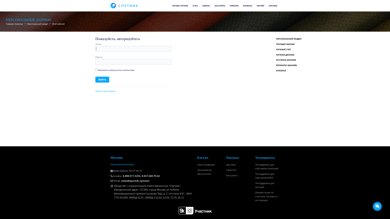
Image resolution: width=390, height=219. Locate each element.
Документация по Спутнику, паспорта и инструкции (266, 196)
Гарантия (234, 6)
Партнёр (260, 6)
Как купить (220, 6)
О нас (195, 6)
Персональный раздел (288, 38)
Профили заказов (286, 65)
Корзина (273, 6)
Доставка (231, 164)
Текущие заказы (285, 44)
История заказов (286, 60)
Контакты (247, 6)
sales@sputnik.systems (135, 180)
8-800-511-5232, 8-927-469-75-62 (141, 176)
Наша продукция (206, 164)
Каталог (206, 6)
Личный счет (283, 49)
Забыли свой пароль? (105, 91)
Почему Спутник (180, 6)
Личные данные (285, 54)
